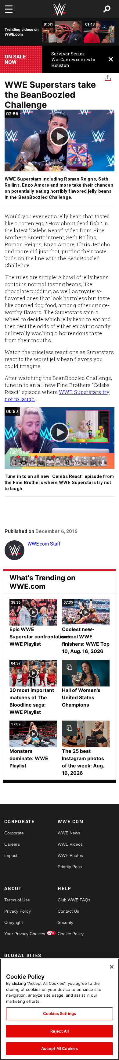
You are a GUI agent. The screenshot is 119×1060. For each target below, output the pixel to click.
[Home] (59, 9)
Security (65, 922)
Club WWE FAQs (71, 899)
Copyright (13, 922)
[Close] (111, 967)
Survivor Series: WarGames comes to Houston (73, 59)
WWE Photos (70, 855)
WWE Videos (70, 844)
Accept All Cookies (59, 1048)
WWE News (69, 832)
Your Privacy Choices (17, 933)
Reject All (59, 1031)
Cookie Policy (71, 933)
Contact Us (68, 911)
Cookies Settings (59, 1013)
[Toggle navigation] (9, 9)
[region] (59, 1009)
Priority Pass (70, 866)
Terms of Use (17, 899)
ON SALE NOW (15, 59)
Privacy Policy (17, 911)
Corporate (14, 832)
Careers (12, 844)
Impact (10, 855)
